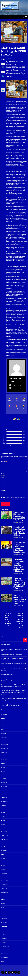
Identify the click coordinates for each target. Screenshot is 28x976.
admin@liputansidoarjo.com (17, 385)
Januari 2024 (4, 831)
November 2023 (4, 839)
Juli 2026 (3, 718)
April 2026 (3, 729)
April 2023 (3, 865)
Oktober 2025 (4, 752)
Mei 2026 (3, 725)
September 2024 (4, 801)
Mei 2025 (3, 771)
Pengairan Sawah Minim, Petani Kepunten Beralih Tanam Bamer (19, 599)
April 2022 (3, 911)
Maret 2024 (3, 824)
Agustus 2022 (4, 896)
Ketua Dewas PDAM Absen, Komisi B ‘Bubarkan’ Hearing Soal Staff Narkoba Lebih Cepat (18, 565)
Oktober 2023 (4, 843)
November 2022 (4, 884)
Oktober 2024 (4, 797)
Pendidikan (3, 942)
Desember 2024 (4, 790)
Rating (3, 473)
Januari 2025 (4, 786)
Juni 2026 (3, 722)
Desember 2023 (4, 835)
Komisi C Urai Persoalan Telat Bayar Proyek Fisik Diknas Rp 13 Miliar (19, 531)
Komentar (4, 461)
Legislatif (3, 45)
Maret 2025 (3, 778)
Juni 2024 (3, 812)
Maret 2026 (3, 733)
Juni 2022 (3, 903)
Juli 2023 (3, 854)
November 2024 (4, 793)
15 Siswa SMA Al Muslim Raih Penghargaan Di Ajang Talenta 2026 (14, 650)
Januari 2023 (4, 877)
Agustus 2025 (4, 759)
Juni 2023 (3, 858)
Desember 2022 (4, 880)
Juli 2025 (3, 763)
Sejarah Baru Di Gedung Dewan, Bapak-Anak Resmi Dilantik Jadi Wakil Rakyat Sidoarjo (13, 692)
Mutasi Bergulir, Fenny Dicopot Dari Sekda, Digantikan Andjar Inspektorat (14, 669)
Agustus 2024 (4, 805)
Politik (2, 949)
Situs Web (3, 490)
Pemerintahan (4, 938)
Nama (3, 477)
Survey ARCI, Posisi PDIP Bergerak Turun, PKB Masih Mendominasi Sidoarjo (12, 659)
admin (2, 58)
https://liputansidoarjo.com (17, 388)
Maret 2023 (3, 869)
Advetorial (3, 931)
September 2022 (4, 892)
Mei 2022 (3, 907)
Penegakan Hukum (5, 946)
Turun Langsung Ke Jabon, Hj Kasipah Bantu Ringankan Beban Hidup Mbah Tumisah (19, 547)
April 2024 (3, 820)
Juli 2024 (3, 809)
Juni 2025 (3, 767)
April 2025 (3, 775)
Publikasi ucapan (4, 953)
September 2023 (4, 846)
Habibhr (2, 698)
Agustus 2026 (4, 714)
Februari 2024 (4, 827)
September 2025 (4, 756)
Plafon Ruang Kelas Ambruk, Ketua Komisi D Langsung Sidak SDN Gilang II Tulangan (19, 583)
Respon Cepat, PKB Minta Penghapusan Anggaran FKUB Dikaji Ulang (19, 516)
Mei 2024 (3, 816)
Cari (2, 636)
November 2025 (4, 748)
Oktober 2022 (4, 888)
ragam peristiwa (4, 957)
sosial (2, 961)
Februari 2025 (4, 782)
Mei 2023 (3, 862)
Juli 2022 (3, 899)
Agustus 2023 (4, 850)
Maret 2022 (3, 914)
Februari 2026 (4, 737)
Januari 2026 (4, 741)
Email (3, 484)
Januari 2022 (4, 922)
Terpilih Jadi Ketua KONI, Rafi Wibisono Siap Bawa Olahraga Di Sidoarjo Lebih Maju (13, 664)
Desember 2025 (4, 744)
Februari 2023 (4, 873)
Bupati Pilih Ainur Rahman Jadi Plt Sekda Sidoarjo (11, 654)
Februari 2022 (4, 918)
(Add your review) (7, 445)
